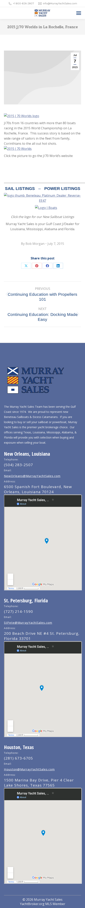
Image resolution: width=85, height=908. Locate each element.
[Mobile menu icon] (78, 13)
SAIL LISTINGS (20, 188)
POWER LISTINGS (62, 188)
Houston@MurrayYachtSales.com (29, 769)
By (32, 243)
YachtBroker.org (32, 904)
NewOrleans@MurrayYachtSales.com (32, 476)
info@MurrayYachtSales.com (60, 3)
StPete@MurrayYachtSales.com (28, 622)
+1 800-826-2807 (23, 3)
